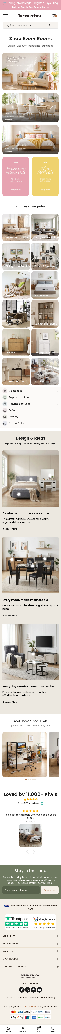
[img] (30, 800)
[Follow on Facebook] (22, 990)
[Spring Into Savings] (15, 176)
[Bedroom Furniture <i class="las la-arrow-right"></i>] (16, 227)
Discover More (9, 528)
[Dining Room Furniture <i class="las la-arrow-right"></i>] (16, 256)
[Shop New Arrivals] (45, 176)
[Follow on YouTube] (39, 990)
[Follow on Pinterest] (33, 990)
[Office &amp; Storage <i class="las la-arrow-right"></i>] (45, 256)
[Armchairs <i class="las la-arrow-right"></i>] (16, 285)
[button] (49, 25)
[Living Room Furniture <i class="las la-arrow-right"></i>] (45, 227)
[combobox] (30, 25)
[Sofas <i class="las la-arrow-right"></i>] (45, 371)
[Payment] (30, 976)
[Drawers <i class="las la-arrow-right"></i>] (16, 342)
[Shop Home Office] (24, 754)
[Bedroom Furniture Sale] (30, 139)
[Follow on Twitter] (27, 990)
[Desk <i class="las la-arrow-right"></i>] (16, 314)
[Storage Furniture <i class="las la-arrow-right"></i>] (45, 342)
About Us (10, 997)
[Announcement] (30, 5)
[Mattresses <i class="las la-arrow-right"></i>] (45, 285)
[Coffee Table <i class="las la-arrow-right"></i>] (16, 371)
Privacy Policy (48, 997)
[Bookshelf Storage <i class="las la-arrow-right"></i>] (45, 314)
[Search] (7, 25)
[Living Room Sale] (30, 71)
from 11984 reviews (28, 803)
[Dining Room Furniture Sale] (30, 107)
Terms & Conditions (28, 997)
